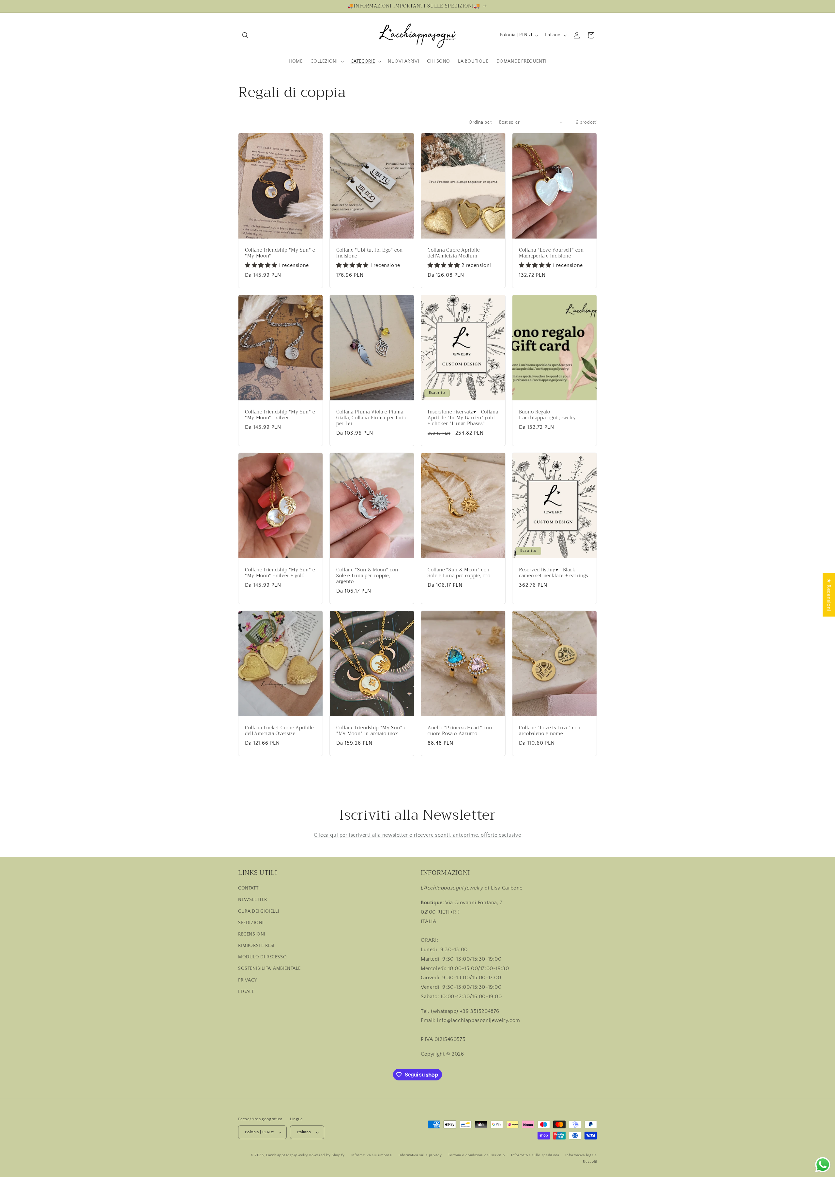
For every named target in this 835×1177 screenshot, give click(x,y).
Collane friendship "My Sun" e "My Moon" (280, 253)
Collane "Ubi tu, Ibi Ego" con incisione (369, 253)
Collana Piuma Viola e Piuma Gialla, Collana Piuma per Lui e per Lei (371, 418)
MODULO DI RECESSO (262, 957)
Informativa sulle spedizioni (535, 1155)
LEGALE (246, 991)
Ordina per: (480, 122)
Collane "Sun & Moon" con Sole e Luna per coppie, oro (459, 573)
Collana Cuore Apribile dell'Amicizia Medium (454, 253)
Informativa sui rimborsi (371, 1155)
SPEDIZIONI (251, 922)
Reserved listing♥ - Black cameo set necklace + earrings (553, 573)
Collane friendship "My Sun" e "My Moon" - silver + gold (280, 573)
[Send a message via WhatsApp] (823, 1165)
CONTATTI (249, 888)
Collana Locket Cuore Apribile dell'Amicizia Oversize (279, 731)
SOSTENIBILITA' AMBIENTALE (269, 968)
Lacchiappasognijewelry (287, 1155)
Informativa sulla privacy (420, 1155)
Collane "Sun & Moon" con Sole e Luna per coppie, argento (367, 576)
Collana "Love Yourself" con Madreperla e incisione (551, 253)
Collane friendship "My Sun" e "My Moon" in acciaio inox (371, 731)
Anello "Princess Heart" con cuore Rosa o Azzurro (460, 731)
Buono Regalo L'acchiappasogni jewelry (547, 415)
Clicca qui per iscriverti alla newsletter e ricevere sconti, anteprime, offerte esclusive (417, 835)
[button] (245, 35)
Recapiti (590, 1162)
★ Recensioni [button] (829, 594)
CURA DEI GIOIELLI (258, 911)
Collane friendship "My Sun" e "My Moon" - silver (280, 415)
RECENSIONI (252, 934)
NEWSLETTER (252, 899)
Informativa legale (581, 1155)
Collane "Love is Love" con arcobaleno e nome (550, 731)
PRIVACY (247, 980)
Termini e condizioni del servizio (476, 1155)
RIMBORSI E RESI (256, 945)
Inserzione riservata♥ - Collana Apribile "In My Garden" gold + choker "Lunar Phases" (463, 418)
